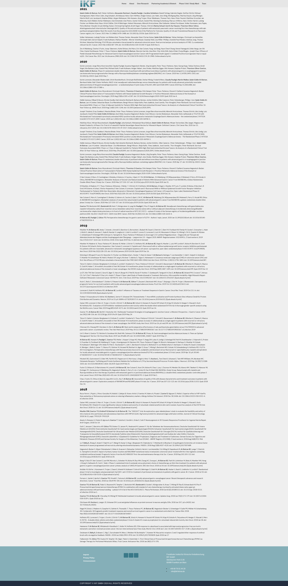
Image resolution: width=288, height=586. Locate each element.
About (131, 4)
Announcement (89, 561)
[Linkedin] (126, 555)
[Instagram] (131, 555)
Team (204, 4)
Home (124, 4)
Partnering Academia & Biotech (164, 4)
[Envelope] (136, 555)
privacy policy (88, 558)
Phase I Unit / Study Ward (189, 4)
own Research (143, 4)
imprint (86, 555)
